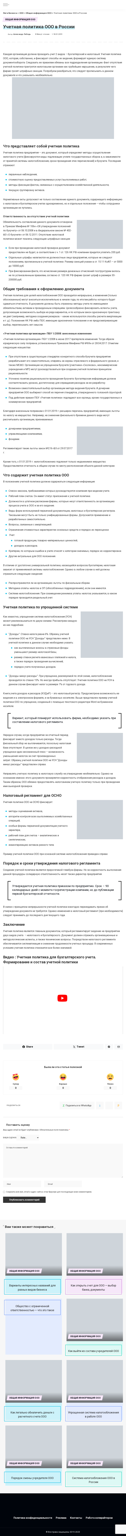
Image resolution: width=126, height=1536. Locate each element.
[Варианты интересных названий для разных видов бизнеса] (33, 1254)
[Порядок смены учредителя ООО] (33, 1447)
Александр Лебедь (22, 34)
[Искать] (120, 4)
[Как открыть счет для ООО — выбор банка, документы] (95, 1254)
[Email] (118, 1105)
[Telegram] (109, 1105)
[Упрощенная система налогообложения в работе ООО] (95, 1381)
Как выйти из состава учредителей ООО (93, 1351)
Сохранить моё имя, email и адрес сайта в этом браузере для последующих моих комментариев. (49, 1192)
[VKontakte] (100, 1105)
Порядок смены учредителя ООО (32, 1478)
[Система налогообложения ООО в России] (95, 1447)
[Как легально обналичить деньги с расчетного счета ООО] (33, 1381)
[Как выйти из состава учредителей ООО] (95, 1320)
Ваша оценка (9, 1138)
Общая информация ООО (20, 19)
